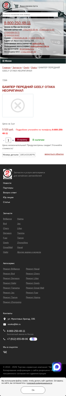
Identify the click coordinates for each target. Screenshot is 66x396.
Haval (20, 247)
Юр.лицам (8, 197)
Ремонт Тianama (11, 288)
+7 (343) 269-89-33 (36, 38)
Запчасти (17, 67)
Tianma (20, 233)
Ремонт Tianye (10, 297)
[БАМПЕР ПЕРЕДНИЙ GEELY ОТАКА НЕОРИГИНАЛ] (17, 105)
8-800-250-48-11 (17, 23)
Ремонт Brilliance (11, 269)
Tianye (20, 238)
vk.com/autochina (26, 49)
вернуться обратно (54, 154)
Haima (20, 219)
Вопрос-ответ (10, 192)
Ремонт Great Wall (35, 288)
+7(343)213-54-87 (11, 35)
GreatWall (8, 247)
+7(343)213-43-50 (46, 30)
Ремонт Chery (33, 273)
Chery (6, 228)
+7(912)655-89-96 (30, 30)
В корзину (22, 139)
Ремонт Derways (11, 278)
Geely (26, 67)
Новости (7, 183)
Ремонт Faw (32, 292)
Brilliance (7, 219)
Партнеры (8, 188)
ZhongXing (22, 242)
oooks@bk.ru (38, 43)
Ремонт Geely (33, 283)
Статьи (6, 202)
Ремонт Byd (9, 273)
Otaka (34, 67)
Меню (8, 61)
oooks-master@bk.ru (39, 46)
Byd (5, 223)
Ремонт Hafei (9, 283)
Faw (5, 238)
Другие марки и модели (29, 252)
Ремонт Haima (33, 297)
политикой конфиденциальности (39, 383)
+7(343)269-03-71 (11, 32)
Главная (6, 67)
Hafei (5, 252)
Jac (19, 223)
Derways (7, 233)
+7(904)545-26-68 (19, 38)
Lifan (19, 228)
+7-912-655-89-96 (28, 52)
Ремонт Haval (32, 269)
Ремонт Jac (8, 292)
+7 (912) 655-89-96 (17, 339)
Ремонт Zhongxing (12, 302)
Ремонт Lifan (32, 278)
